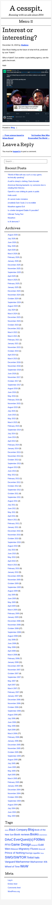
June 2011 (12, 508)
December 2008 (14, 621)
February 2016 (13, 400)
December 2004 (14, 790)
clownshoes (43, 835)
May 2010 (12, 557)
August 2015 (13, 407)
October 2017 (13, 381)
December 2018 (14, 362)
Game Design (21, 844)
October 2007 (13, 673)
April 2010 (12, 561)
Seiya (42, 853)
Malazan (14, 849)
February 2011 (13, 523)
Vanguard (10, 861)
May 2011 (11, 512)
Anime (6, 830)
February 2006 (13, 737)
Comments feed (14, 888)
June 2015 (12, 415)
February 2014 (13, 445)
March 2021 (12, 336)
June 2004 (12, 812)
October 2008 (13, 628)
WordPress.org (14, 891)
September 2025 (14, 272)
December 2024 (14, 291)
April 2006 (12, 730)
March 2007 (12, 688)
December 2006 (14, 700)
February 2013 (13, 478)
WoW (24, 866)
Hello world (12, 195)
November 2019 (14, 347)
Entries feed (12, 884)
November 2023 (14, 321)
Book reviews (22, 834)
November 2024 (14, 295)
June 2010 (12, 553)
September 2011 (14, 497)
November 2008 (14, 625)
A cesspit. (26, 9)
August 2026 (13, 235)
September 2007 (14, 677)
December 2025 (14, 265)
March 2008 (12, 655)
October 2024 (13, 298)
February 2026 (13, 257)
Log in (10, 880)
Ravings (28, 853)
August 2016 (13, 388)
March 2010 (12, 565)
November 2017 (14, 377)
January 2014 (13, 448)
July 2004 (11, 808)
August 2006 (13, 715)
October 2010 (13, 538)
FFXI (8, 844)
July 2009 (11, 595)
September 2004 (14, 801)
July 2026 (11, 238)
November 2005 (14, 748)
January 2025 (13, 287)
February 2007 (13, 692)
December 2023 (14, 317)
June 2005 (12, 767)
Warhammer (23, 861)
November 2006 (14, 703)
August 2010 (13, 546)
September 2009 (14, 587)
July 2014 (11, 433)
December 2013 (14, 452)
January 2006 (13, 741)
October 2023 (13, 325)
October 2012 (13, 486)
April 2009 (12, 606)
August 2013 (13, 467)
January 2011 (13, 527)
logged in (17, 151)
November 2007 (14, 670)
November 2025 (14, 268)
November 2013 (14, 456)
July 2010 (11, 550)
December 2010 (14, 531)
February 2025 (13, 283)
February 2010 (13, 568)
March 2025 (12, 280)
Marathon (11, 218)
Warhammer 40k (38, 862)
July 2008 (11, 640)
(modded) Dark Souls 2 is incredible (22, 203)
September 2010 (14, 542)
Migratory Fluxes (28, 848)
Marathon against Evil (16, 206)
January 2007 (13, 696)
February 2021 (13, 340)
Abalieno (24, 45)
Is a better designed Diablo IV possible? (23, 210)
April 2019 (12, 355)
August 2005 (13, 760)
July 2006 (11, 718)
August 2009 (13, 591)
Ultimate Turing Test (15, 214)
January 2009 (13, 617)
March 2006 (12, 733)
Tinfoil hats (33, 857)
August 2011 (13, 501)
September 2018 (14, 370)
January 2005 (13, 786)
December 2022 (14, 328)
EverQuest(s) (23, 839)
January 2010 (13, 572)
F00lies (39, 839)
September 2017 (14, 385)
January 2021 (13, 343)
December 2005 (14, 745)
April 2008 (12, 651)
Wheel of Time (12, 866)
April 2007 (12, 685)
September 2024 (14, 302)
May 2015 (12, 418)
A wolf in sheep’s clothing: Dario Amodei (23, 181)
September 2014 (14, 430)
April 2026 (12, 250)
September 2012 (14, 490)
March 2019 (12, 358)
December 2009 (14, 576)
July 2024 (11, 310)
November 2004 (14, 793)
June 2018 (12, 373)
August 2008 (13, 636)
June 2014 (12, 437)
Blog (13, 128)
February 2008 (13, 658)
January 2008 (13, 662)
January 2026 (13, 261)
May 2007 (12, 681)
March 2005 (12, 778)
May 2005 (12, 771)
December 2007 (14, 666)
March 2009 (12, 610)
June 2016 (12, 392)
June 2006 (12, 722)
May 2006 (12, 726)
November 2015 (14, 403)
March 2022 (12, 332)
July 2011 (11, 505)
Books (34, 834)
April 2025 (12, 276)
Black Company (18, 829)
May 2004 (12, 816)
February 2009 (13, 613)
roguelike (36, 853)
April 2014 (12, 441)
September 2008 (14, 632)
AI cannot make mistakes (18, 199)
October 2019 (13, 351)
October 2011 (13, 493)
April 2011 (11, 516)
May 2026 (12, 246)
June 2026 (12, 242)
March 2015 (12, 422)
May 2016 (12, 396)
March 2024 (12, 313)
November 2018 (14, 366)
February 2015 (13, 426)
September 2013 (14, 463)
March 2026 (12, 254)
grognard (35, 845)
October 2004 (13, 797)
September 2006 (14, 711)
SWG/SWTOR (15, 857)
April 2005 (12, 775)
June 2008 (12, 643)
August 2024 (13, 306)
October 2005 (13, 752)
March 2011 (12, 520)
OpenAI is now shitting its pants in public (23, 191)
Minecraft (42, 849)
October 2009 (13, 583)
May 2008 (12, 647)
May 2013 (12, 475)
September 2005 (14, 756)
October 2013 (13, 460)
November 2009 (14, 580)
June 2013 (12, 471)
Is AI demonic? (13, 222)
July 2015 (11, 411)
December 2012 (14, 482)
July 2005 (11, 763)
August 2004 (13, 805)
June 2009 (12, 598)
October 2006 (13, 707)
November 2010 (14, 535)
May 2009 (12, 602)
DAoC (9, 839)
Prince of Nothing (15, 852)
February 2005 (13, 782)
